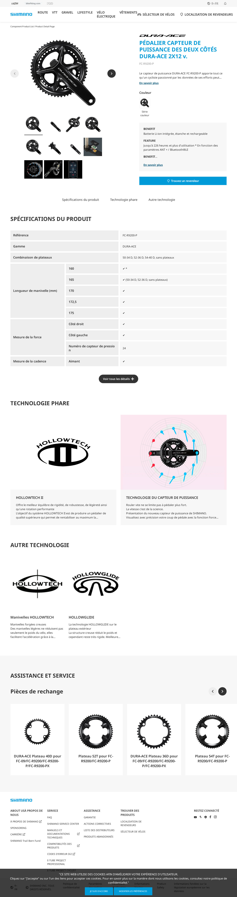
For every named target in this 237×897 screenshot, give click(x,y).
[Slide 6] (53, 147)
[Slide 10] (53, 169)
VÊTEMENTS (128, 12)
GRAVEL (67, 12)
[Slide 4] (93, 124)
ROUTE (43, 12)
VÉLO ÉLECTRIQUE (106, 14)
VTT (54, 12)
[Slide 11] (73, 169)
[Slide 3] (73, 124)
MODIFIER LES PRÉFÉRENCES (133, 891)
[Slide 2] (53, 124)
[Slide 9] (33, 169)
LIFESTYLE (85, 12)
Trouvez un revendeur (185, 181)
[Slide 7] (73, 147)
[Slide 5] (33, 147)
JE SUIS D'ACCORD (99, 891)
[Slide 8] (93, 147)
